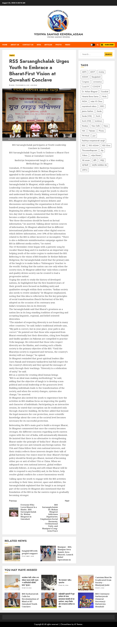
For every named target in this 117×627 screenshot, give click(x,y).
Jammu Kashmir (87, 111)
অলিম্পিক (84, 170)
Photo (59, 45)
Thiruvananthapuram (89, 150)
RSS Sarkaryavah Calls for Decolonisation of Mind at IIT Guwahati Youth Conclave (12, 600)
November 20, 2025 (23, 85)
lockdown (98, 121)
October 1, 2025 (28, 556)
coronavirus (97, 81)
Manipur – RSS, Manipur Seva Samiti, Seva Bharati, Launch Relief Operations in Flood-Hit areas (48, 553)
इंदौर (94, 160)
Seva (39, 45)
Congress (85, 81)
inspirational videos (89, 106)
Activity (101, 72)
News (106, 126)
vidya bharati (96, 155)
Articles (48, 45)
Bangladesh (96, 77)
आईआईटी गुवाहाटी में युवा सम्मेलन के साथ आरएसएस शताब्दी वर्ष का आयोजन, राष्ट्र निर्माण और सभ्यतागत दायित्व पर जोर (49, 600)
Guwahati (104, 91)
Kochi (98, 116)
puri (94, 135)
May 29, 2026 (27, 588)
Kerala (99, 111)
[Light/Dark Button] (92, 45)
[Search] (97, 45)
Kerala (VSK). (87, 116)
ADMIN (13, 85)
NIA (83, 131)
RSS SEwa (106, 145)
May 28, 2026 (64, 585)
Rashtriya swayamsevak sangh (93, 140)
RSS (83, 145)
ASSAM (85, 77)
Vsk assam (86, 160)
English (12, 55)
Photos (101, 131)
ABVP (92, 72)
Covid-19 (85, 86)
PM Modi (85, 135)
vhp (102, 150)
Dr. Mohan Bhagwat (89, 91)
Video (67, 45)
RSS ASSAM (94, 145)
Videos (84, 155)
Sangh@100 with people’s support (12, 553)
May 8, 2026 (100, 588)
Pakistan (92, 131)
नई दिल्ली (85, 165)
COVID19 (96, 86)
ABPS (84, 72)
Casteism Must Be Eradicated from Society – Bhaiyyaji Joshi (86, 582)
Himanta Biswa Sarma (90, 96)
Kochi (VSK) (86, 121)
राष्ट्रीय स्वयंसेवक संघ (99, 165)
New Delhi (96, 126)
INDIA (84, 101)
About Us (15, 45)
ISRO (102, 106)
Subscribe (109, 45)
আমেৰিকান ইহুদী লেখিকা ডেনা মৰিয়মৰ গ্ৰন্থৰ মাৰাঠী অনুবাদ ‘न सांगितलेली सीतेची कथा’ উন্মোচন (12, 582)
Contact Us (28, 45)
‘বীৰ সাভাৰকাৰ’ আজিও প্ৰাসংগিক (49, 582)
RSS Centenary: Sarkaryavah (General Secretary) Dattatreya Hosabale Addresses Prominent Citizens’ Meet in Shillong (86, 600)
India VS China (96, 101)
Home (4, 45)
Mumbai (85, 126)
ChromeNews (66, 624)
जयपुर (102, 160)
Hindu (104, 96)
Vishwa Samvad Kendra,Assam (58, 34)
